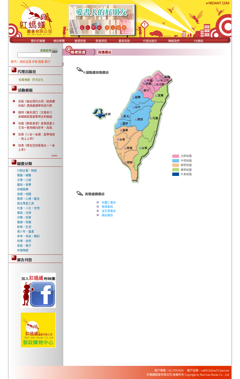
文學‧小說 (24, 180)
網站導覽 (59, 41)
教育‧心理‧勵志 (28, 199)
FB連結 (198, 41)
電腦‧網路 (24, 175)
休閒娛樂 (22, 189)
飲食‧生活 (24, 227)
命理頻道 (22, 250)
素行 (47, 62)
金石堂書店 (109, 211)
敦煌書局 (107, 206)
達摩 (41, 62)
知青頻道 (24, 80)
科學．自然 (24, 241)
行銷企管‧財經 (27, 170)
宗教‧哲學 (24, 217)
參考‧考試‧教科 (28, 236)
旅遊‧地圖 (24, 194)
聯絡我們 (174, 41)
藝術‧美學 (24, 184)
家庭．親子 (24, 245)
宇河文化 (37, 80)
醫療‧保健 (24, 222)
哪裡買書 (80, 41)
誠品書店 (107, 215)
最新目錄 (124, 41)
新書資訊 (101, 41)
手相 (35, 62)
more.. (55, 155)
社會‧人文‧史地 (28, 208)
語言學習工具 (25, 203)
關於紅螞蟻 (38, 41)
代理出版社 (150, 41)
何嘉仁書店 (109, 202)
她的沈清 (26, 62)
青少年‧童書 (25, 231)
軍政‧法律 (24, 213)
